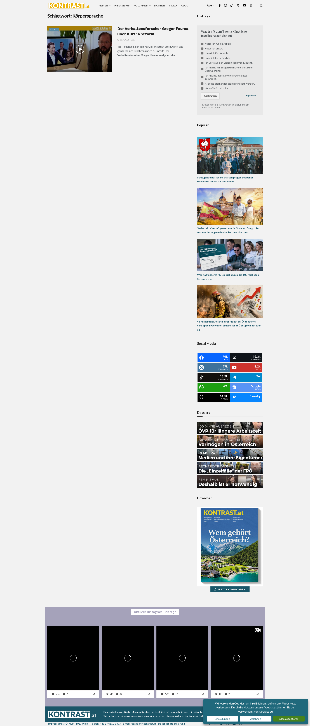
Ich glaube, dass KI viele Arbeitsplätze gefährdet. (226, 77)
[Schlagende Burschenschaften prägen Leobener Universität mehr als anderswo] (230, 155)
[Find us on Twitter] (237, 5)
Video (173, 5)
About (185, 5)
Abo (209, 5)
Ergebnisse (251, 95)
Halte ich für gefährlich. (218, 57)
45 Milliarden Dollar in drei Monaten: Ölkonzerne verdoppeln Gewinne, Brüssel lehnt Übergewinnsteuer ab (229, 325)
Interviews (122, 5)
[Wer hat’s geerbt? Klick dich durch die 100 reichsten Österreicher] (230, 254)
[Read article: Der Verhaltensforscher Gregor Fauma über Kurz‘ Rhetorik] (79, 49)
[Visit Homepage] (69, 5)
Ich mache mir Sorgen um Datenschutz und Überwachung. (229, 69)
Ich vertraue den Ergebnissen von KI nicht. (229, 62)
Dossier (159, 5)
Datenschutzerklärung (171, 723)
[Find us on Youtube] (244, 5)
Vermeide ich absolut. (217, 88)
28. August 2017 (127, 40)
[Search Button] (261, 5)
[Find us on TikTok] (231, 5)
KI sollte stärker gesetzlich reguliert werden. (230, 83)
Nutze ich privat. (214, 48)
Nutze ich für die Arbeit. (218, 43)
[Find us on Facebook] (220, 5)
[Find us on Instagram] (225, 5)
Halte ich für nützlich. (216, 53)
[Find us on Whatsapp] (251, 5)
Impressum (54, 723)
